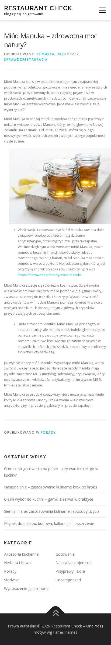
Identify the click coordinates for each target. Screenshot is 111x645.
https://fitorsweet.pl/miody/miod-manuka (50, 275)
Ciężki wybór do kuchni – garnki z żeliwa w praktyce (48, 499)
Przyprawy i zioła (70, 571)
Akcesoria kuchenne (21, 554)
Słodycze (12, 579)
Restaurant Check (38, 8)
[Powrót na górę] (55, 613)
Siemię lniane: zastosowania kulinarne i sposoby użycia (51, 511)
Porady (48, 432)
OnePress (94, 626)
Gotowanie (65, 554)
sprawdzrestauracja (25, 59)
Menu (102, 10)
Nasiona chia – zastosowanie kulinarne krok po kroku (50, 487)
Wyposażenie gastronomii (26, 588)
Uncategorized (68, 579)
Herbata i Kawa (17, 562)
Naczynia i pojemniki (73, 562)
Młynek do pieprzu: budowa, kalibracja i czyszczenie (49, 523)
